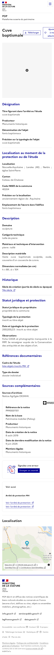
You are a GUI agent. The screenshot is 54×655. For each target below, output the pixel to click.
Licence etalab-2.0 (33, 648)
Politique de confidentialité (27, 643)
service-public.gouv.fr (29, 613)
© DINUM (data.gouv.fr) (24, 565)
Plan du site (15, 637)
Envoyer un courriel (29, 470)
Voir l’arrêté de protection (18, 502)
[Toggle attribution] (48, 564)
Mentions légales (8, 643)
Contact (32, 627)
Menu (50, 4)
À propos (44, 627)
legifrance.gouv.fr (10, 619)
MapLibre (8, 565)
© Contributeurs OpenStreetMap (31, 567)
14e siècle (7, 290)
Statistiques (31, 632)
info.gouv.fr (7, 613)
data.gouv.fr (30, 619)
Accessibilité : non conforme (13, 627)
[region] (27, 548)
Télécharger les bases (13, 632)
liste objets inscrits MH (14, 366)
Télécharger (33, 32)
